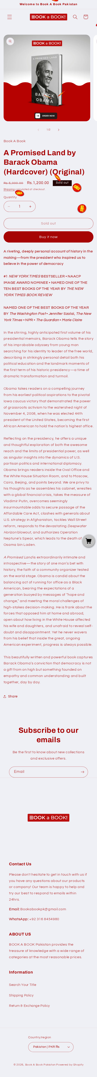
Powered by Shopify (69, 1065)
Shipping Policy (21, 995)
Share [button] (13, 696)
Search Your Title (22, 985)
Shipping (9, 189)
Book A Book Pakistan (40, 1065)
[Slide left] (38, 130)
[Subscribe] (82, 772)
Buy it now (48, 237)
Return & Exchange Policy (29, 1005)
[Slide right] (59, 130)
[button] (9, 17)
